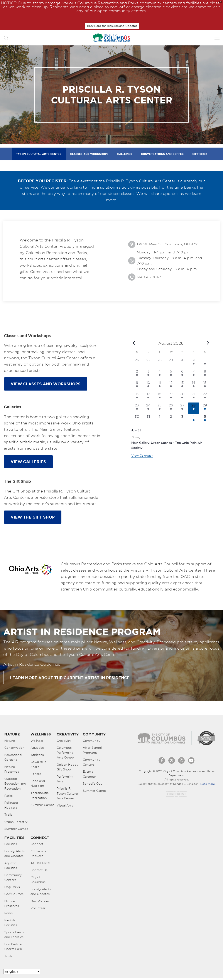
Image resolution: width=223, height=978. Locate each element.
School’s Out (92, 783)
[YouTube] (191, 760)
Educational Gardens (13, 757)
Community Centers (91, 762)
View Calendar (142, 455)
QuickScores (39, 901)
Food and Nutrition (37, 783)
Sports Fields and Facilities (14, 934)
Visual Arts (65, 805)
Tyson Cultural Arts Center (38, 154)
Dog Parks (12, 887)
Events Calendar (89, 774)
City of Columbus (38, 879)
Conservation (14, 747)
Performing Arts (65, 779)
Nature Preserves (11, 769)
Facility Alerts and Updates (14, 853)
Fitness (35, 773)
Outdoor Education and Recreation (15, 783)
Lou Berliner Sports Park (13, 946)
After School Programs (92, 750)
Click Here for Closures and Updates (112, 25)
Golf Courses (14, 894)
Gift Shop (199, 154)
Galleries (124, 154)
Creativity (64, 740)
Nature (9, 740)
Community (91, 740)
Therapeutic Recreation (39, 795)
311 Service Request (38, 853)
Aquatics (37, 747)
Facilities (10, 844)
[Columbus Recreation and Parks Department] (111, 37)
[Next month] (208, 343)
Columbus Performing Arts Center (65, 752)
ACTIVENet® (40, 863)
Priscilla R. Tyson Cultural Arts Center (67, 793)
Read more (207, 783)
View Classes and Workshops (46, 384)
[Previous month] (134, 343)
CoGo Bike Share (38, 764)
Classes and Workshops (89, 154)
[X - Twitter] (171, 760)
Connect (36, 844)
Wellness (37, 740)
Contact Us (38, 870)
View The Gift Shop (33, 517)
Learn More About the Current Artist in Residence (70, 677)
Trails (8, 814)
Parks (8, 795)
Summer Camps (16, 828)
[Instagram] (181, 760)
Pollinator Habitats (11, 805)
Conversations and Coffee (162, 154)
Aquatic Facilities (10, 865)
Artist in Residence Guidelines (31, 664)
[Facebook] (162, 760)
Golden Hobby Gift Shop (67, 767)
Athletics (37, 755)
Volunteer (38, 908)
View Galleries (28, 461)
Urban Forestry (15, 821)
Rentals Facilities (10, 922)
